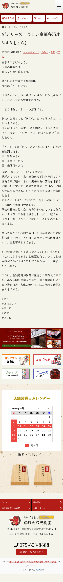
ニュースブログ (31, 52)
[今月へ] (43, 408)
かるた (44, 52)
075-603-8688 (33, 544)
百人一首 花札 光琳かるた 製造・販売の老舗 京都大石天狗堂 (33, 561)
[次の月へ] (49, 408)
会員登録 (9, 18)
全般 (53, 52)
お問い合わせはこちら (31, 551)
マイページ (25, 18)
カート (40, 18)
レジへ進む (55, 18)
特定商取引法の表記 (11, 508)
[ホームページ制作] (40, 570)
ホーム (5, 502)
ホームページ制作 (26, 570)
